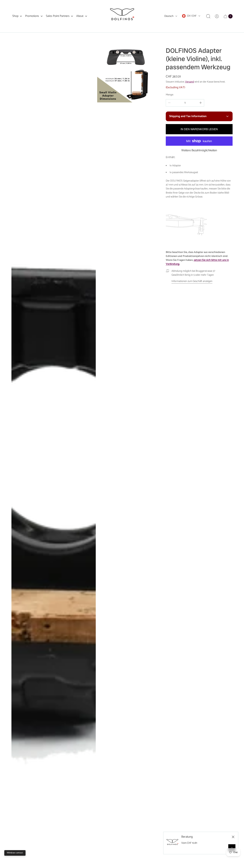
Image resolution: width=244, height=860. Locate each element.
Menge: (169, 95)
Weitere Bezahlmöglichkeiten (199, 150)
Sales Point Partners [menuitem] (57, 16)
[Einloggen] (217, 16)
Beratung (187, 837)
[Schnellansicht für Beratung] (231, 847)
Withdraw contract (15, 852)
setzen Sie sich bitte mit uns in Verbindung (197, 262)
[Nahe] (233, 837)
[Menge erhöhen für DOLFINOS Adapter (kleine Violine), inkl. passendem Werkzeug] (200, 102)
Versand (189, 82)
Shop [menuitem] (15, 16)
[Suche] (208, 16)
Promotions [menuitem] (32, 16)
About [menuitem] (79, 16)
